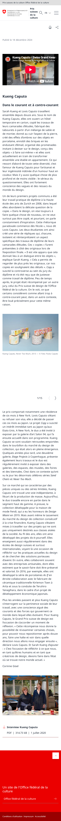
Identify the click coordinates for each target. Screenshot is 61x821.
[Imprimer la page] (50, 27)
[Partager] (56, 27)
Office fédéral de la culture (20, 798)
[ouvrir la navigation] (56, 13)
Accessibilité (40, 816)
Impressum (29, 816)
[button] (55, 755)
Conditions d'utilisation (12, 816)
